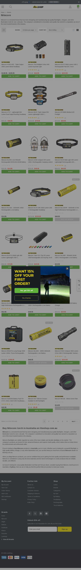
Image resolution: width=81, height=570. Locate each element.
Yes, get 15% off (26, 290)
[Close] (67, 268)
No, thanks (26, 298)
